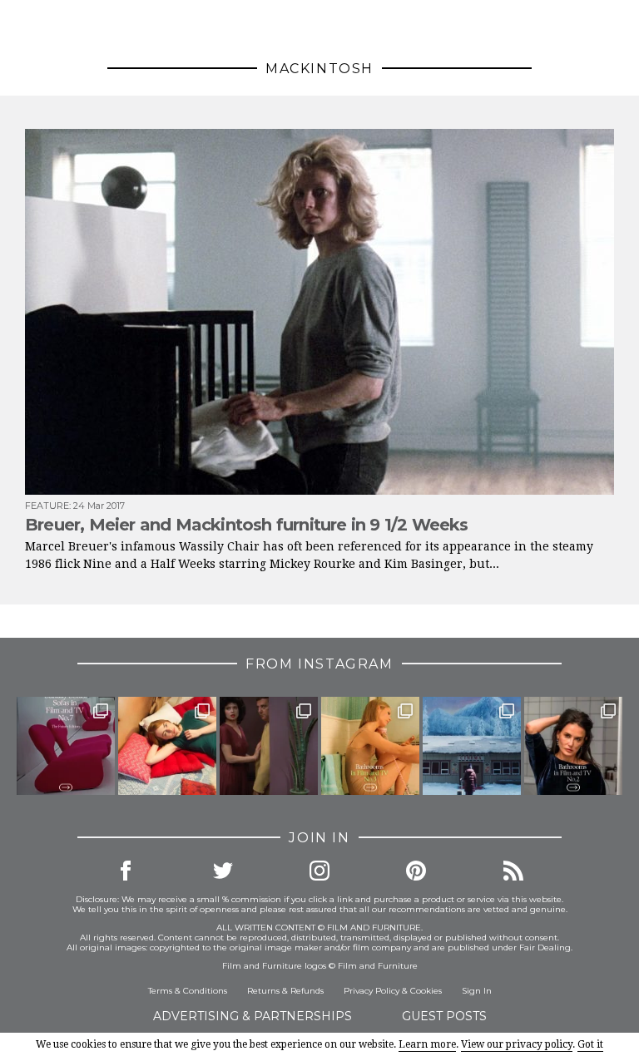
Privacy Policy (371, 990)
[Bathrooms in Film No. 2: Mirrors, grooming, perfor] (573, 746)
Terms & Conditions (187, 990)
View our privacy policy (516, 1044)
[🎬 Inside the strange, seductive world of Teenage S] (472, 746)
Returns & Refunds (285, 990)
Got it (590, 1044)
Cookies (426, 990)
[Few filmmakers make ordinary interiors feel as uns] (269, 746)
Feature (47, 505)
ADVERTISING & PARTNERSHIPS (252, 1016)
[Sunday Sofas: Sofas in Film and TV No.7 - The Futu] (66, 746)
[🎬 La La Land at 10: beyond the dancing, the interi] (167, 746)
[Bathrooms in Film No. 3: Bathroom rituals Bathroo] (370, 746)
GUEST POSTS (444, 1016)
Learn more (427, 1044)
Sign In (477, 990)
